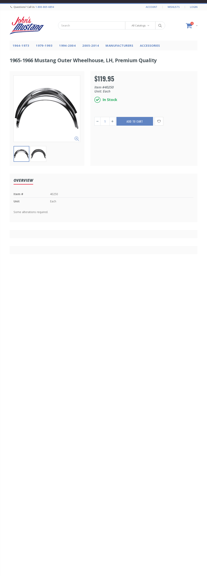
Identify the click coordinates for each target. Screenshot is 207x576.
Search (160, 25)
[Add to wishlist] (159, 121)
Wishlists (174, 7)
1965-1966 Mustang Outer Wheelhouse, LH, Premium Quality (83, 60)
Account (151, 7)
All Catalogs (139, 25)
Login (193, 7)
